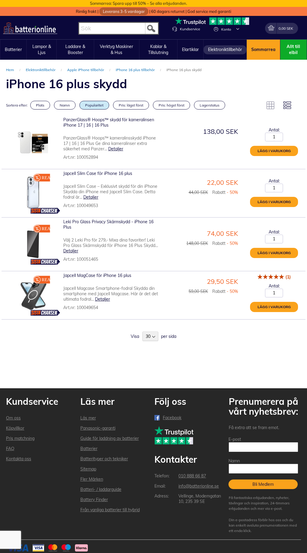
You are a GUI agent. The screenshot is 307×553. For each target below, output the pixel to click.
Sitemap (88, 469)
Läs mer (88, 418)
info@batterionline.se (198, 486)
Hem (10, 70)
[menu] (153, 50)
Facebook (172, 417)
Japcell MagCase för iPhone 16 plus (97, 275)
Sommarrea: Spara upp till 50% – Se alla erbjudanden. (138, 3)
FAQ (10, 448)
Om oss (13, 418)
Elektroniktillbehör (41, 70)
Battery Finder (94, 499)
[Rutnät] (270, 105)
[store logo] (30, 28)
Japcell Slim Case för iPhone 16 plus (97, 173)
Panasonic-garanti (97, 428)
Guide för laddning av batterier (109, 438)
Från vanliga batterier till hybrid (110, 509)
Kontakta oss (18, 458)
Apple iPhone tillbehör (86, 70)
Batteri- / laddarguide (100, 489)
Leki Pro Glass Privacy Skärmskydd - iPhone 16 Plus (108, 224)
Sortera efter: (17, 105)
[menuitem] (13, 50)
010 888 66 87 (192, 476)
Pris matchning (20, 438)
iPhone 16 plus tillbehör (136, 70)
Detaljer (115, 149)
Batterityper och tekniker (104, 458)
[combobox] (118, 28)
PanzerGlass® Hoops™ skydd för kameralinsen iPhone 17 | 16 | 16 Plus (108, 122)
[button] (237, 29)
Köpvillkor (15, 428)
